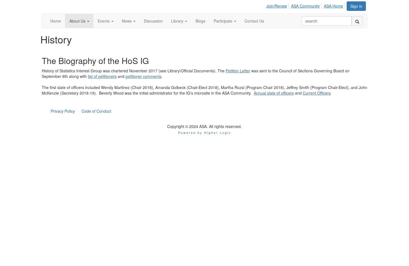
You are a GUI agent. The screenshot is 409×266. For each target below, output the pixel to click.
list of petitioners (102, 76)
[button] (79, 21)
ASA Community (305, 6)
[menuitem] (278, 5)
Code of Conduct (96, 111)
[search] (357, 21)
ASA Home (333, 6)
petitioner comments (143, 76)
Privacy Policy (63, 111)
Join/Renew (276, 6)
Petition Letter (238, 70)
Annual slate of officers (274, 93)
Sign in (356, 6)
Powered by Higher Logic (204, 132)
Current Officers (317, 93)
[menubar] (306, 5)
